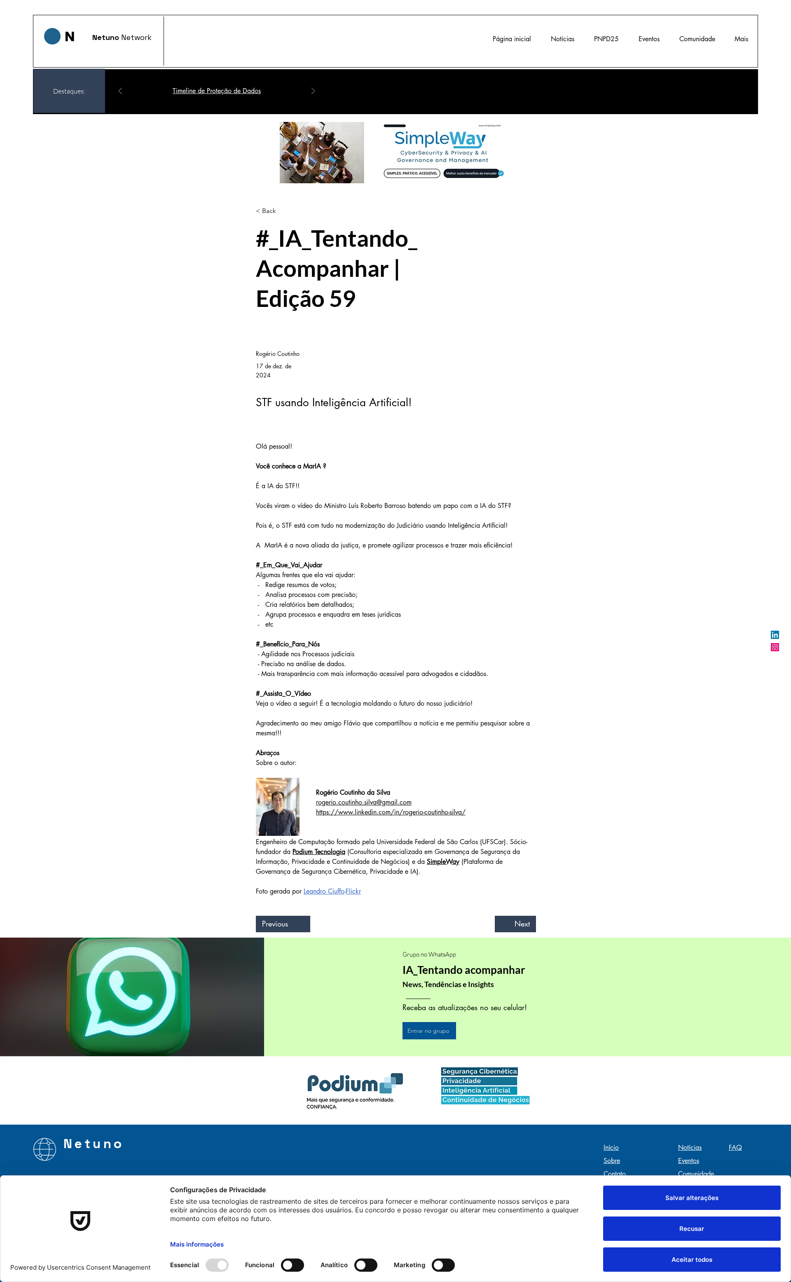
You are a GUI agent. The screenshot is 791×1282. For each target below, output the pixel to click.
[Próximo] (313, 92)
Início (611, 1147)
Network (136, 37)
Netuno (106, 37)
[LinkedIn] (775, 635)
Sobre (612, 1160)
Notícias (690, 1147)
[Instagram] (775, 647)
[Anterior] (120, 92)
